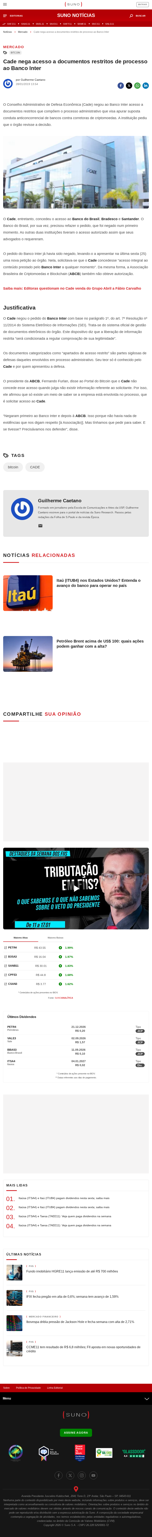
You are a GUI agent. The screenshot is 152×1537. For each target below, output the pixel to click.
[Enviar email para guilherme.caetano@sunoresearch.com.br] (40, 525)
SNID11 (54, 24)
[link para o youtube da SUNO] (93, 1475)
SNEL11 (40, 24)
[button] (14, 16)
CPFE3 (12, 974)
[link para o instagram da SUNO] (82, 1475)
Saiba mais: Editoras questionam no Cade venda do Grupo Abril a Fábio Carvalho (72, 288)
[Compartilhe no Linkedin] (145, 85)
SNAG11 (25, 24)
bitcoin (15, 52)
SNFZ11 (11, 24)
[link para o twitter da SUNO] (70, 1475)
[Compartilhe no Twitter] (129, 85)
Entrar (142, 5)
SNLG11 (109, 24)
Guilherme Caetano (60, 500)
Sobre (6, 1387)
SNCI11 (96, 24)
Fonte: (60, 998)
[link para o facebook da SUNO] (59, 1475)
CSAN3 (12, 983)
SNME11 (81, 24)
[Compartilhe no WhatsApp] (137, 85)
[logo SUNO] (73, 4)
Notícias (7, 32)
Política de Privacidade (28, 1387)
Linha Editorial (55, 1387)
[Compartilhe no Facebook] (121, 85)
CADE (35, 467)
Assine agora (76, 1432)
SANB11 (13, 965)
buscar (141, 16)
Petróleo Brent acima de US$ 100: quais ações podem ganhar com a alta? (100, 643)
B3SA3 (12, 956)
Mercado (23, 32)
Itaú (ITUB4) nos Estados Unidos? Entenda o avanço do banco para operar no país (99, 583)
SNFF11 (67, 24)
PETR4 (12, 947)
